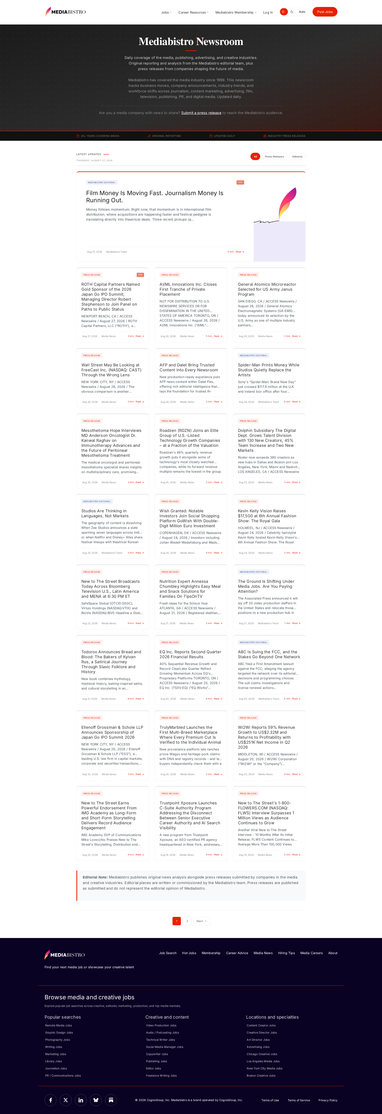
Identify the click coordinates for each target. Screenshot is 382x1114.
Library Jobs (53, 1061)
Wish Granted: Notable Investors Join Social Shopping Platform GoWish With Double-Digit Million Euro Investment (189, 518)
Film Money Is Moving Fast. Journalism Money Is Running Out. (154, 196)
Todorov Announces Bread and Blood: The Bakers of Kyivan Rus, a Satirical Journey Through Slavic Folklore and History (111, 661)
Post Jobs (325, 12)
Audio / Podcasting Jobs (162, 1032)
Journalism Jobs (56, 1068)
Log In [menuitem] (268, 12)
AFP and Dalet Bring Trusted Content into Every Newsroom (189, 367)
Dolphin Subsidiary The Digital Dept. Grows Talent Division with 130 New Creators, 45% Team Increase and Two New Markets (267, 440)
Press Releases (274, 156)
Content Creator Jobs (261, 1025)
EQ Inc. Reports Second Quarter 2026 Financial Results (190, 654)
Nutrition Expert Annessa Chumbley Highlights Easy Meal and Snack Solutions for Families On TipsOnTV (190, 589)
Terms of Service (299, 1100)
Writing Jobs (53, 1046)
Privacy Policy (328, 1100)
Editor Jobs (153, 1068)
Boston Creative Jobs (261, 1075)
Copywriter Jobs (157, 1054)
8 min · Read (134, 623)
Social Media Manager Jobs (164, 1046)
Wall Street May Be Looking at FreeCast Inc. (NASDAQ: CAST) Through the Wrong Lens (111, 370)
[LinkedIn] (81, 1100)
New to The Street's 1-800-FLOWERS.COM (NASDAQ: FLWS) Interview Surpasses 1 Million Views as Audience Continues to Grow (266, 813)
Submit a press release (201, 113)
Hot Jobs (189, 953)
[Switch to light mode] (284, 11)
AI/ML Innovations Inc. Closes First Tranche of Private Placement (188, 289)
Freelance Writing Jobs (161, 1075)
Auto (302, 11)
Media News (263, 953)
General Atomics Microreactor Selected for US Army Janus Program (267, 289)
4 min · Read (212, 552)
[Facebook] (51, 1100)
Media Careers (311, 953)
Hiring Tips (286, 953)
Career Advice (237, 953)
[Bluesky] (96, 1100)
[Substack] (111, 1100)
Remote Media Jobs (58, 1025)
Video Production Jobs (161, 1025)
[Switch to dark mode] (293, 11)
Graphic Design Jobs (59, 1032)
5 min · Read (234, 251)
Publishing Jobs (156, 1061)
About (332, 953)
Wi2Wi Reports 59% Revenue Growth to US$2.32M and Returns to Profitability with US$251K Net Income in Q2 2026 (266, 737)
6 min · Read (291, 401)
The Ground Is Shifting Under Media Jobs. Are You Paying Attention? (266, 586)
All (255, 156)
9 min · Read (212, 854)
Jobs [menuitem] (165, 12)
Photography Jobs (57, 1039)
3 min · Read (134, 336)
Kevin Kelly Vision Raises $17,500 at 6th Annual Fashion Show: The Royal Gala (267, 516)
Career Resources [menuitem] (192, 12)
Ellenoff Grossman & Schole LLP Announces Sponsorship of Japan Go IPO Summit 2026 (112, 732)
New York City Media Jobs (264, 1068)
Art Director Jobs (258, 1039)
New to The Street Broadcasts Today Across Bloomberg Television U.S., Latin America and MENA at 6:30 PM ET (110, 589)
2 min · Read (212, 482)
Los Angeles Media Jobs (263, 1061)
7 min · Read (291, 623)
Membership (211, 953)
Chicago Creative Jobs (262, 1054)
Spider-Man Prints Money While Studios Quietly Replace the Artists (268, 370)
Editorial (297, 156)
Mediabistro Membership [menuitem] (234, 12)
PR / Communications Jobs (63, 1075)
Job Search (168, 953)
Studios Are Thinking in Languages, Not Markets (105, 513)
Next (200, 921)
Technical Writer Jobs (160, 1039)
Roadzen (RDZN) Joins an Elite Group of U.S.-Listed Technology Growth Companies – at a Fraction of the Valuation (190, 438)
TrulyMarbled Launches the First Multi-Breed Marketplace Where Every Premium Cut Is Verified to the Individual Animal (190, 735)
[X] (66, 1100)
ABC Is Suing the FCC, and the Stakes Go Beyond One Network (269, 654)
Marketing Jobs (55, 1054)
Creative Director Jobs (262, 1032)
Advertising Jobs (258, 1046)
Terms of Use (270, 1100)
